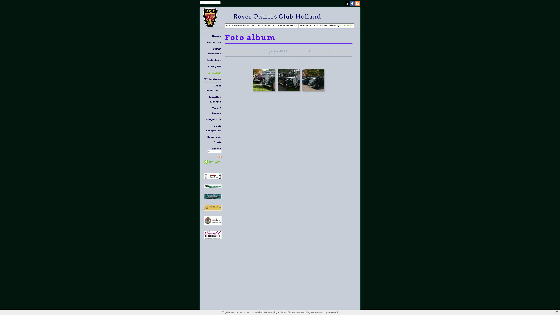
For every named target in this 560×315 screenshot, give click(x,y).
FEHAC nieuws (212, 79)
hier (293, 312)
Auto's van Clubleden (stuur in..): (245, 51)
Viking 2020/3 (260, 53)
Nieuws (216, 36)
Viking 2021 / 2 (339, 53)
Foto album (214, 73)
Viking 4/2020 (300, 53)
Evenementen (286, 25)
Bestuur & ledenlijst (263, 25)
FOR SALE (306, 25)
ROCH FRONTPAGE (237, 25)
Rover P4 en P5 (299, 51)
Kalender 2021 (279, 53)
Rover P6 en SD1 (320, 51)
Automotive (214, 42)
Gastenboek (214, 60)
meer (347, 25)
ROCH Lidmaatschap (326, 25)
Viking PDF (214, 66)
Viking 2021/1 (320, 53)
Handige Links (212, 119)
